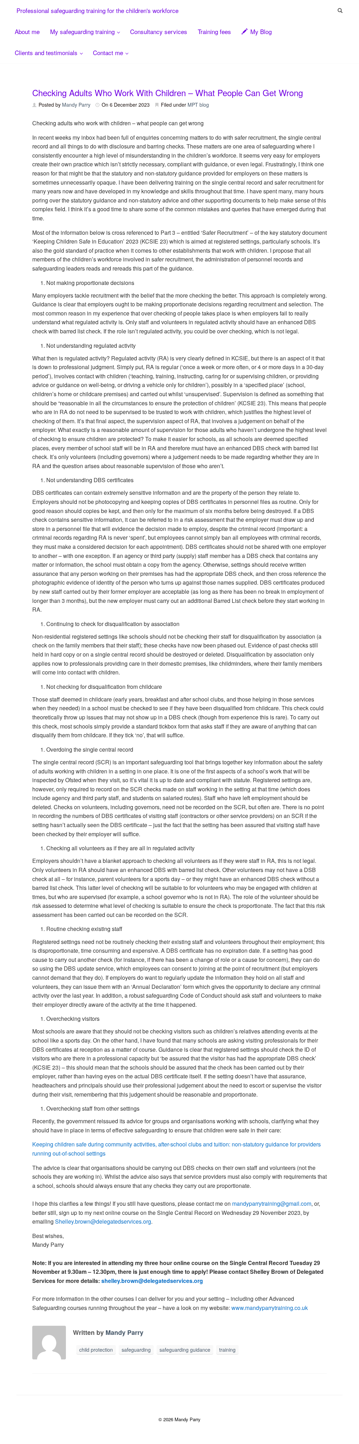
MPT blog (198, 104)
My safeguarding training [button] (83, 31)
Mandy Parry (76, 104)
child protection (96, 1349)
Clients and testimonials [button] (47, 52)
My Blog (260, 31)
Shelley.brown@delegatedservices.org (103, 1221)
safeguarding (136, 1349)
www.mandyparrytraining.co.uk (269, 1308)
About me (27, 31)
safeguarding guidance (185, 1349)
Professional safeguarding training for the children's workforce (97, 10)
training (227, 1349)
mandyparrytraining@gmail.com (271, 1203)
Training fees (214, 31)
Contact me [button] (109, 52)
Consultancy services (158, 31)
